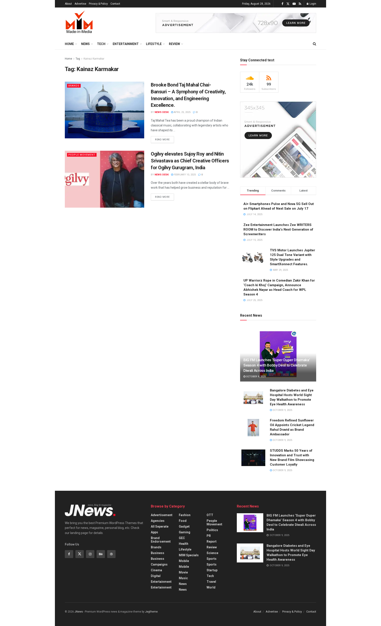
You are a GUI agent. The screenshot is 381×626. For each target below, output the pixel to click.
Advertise (80, 3)
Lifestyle (154, 44)
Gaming (184, 532)
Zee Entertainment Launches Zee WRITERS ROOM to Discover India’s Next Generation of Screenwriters (278, 229)
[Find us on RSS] (300, 4)
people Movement (81, 154)
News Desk (162, 112)
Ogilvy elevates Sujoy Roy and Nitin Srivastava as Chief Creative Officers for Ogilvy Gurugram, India (190, 160)
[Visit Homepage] (79, 23)
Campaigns (159, 564)
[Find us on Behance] (101, 554)
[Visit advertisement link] (236, 23)
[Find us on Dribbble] (111, 554)
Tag (78, 58)
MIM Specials (189, 555)
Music (183, 578)
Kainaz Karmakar (94, 58)
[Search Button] (314, 43)
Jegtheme (151, 611)
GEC (182, 538)
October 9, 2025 (255, 376)
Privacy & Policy (98, 3)
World (211, 587)
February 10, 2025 (184, 174)
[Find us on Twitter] (287, 4)
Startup (212, 570)
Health (183, 543)
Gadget (184, 526)
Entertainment (126, 44)
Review (174, 44)
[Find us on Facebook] (282, 4)
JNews (79, 611)
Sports (212, 558)
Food (183, 521)
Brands (73, 85)
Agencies (157, 521)
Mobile (184, 561)
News (85, 44)
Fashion (184, 515)
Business (157, 553)
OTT (210, 515)
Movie (183, 572)
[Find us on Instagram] (90, 554)
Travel (211, 581)
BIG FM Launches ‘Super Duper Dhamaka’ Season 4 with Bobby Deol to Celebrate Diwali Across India (276, 365)
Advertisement (161, 515)
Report (212, 541)
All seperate (159, 526)
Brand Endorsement (161, 539)
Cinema (156, 570)
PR (209, 536)
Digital (156, 576)
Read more (164, 138)
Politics (212, 530)
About (68, 3)
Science (212, 553)
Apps (154, 532)
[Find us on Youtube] (294, 4)
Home (69, 44)
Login (312, 3)
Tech (101, 44)
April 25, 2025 (181, 112)
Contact (115, 3)
